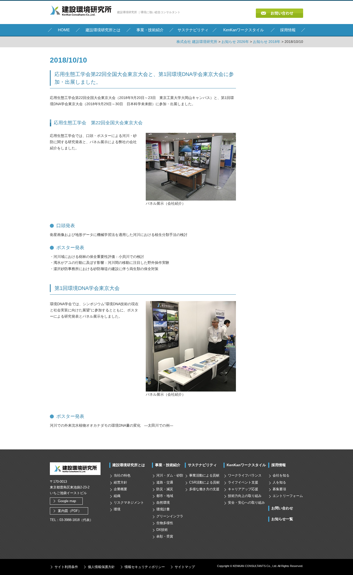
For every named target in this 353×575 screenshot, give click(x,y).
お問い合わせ (282, 508)
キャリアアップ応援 (243, 489)
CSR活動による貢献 (204, 482)
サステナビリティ (202, 465)
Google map (67, 501)
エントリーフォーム (288, 496)
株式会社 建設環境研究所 (197, 42)
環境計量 (163, 509)
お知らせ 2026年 (235, 42)
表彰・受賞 (164, 536)
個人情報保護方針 (101, 567)
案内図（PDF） (69, 511)
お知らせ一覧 (282, 519)
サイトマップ (185, 567)
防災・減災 (164, 489)
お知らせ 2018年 (266, 42)
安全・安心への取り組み (246, 502)
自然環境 (163, 502)
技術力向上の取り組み (245, 496)
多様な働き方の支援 (204, 489)
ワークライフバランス (245, 475)
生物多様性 (164, 523)
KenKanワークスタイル (246, 465)
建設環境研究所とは (128, 465)
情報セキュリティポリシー (145, 567)
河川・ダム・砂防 (169, 475)
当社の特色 (122, 475)
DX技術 (162, 530)
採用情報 (278, 465)
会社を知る (281, 475)
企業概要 (120, 489)
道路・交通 (164, 482)
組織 (117, 496)
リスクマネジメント (129, 502)
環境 (117, 509)
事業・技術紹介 (167, 465)
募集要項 (279, 489)
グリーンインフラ (169, 516)
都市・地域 (164, 496)
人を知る (279, 482)
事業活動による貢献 (204, 475)
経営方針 (120, 482)
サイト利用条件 (66, 567)
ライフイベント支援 (243, 482)
